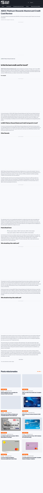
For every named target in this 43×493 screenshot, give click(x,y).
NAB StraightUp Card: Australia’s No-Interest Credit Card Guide (9, 393)
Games (27, 6)
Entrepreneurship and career (18, 6)
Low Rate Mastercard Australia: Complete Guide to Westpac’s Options (31, 458)
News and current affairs (35, 6)
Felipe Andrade (24, 412)
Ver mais (39, 371)
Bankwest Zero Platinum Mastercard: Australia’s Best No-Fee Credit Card (9, 415)
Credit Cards (8, 6)
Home (3, 6)
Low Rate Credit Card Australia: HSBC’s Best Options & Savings (10, 436)
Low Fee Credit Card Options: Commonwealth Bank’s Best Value (9, 458)
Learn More (21, 359)
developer (2, 412)
